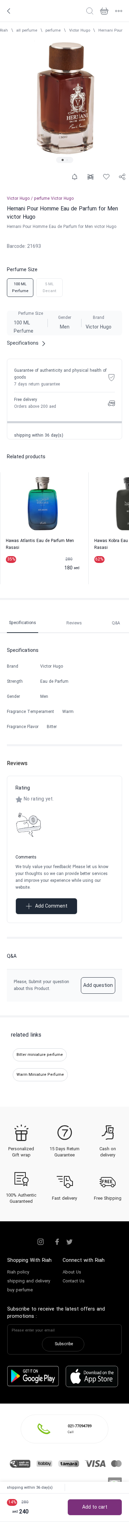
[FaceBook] (57, 1242)
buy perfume (20, 1290)
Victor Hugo (79, 30)
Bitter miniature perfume (40, 1055)
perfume (53, 30)
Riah (4, 30)
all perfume (26, 30)
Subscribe (64, 1344)
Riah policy (18, 1272)
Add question (98, 985)
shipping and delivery (28, 1281)
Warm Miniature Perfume (40, 1074)
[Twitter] (69, 1242)
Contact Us (74, 1281)
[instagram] (40, 1242)
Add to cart (94, 1507)
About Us (72, 1272)
